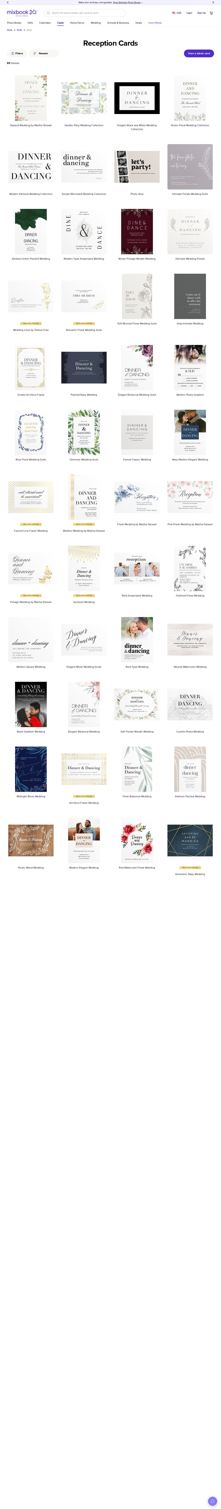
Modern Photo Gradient (190, 395)
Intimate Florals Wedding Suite (190, 194)
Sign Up (201, 12)
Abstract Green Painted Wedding (31, 259)
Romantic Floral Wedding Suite (84, 330)
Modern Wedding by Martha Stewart (84, 531)
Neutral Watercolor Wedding (190, 667)
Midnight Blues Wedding (31, 796)
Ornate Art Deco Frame (30, 395)
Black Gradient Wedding (31, 731)
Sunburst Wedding (84, 602)
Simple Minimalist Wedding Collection (84, 194)
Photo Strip (137, 194)
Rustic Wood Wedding (31, 867)
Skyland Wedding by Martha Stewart (31, 125)
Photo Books (14, 23)
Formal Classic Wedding (137, 459)
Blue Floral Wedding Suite (31, 459)
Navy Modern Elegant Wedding (190, 459)
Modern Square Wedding (31, 667)
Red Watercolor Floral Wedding (137, 867)
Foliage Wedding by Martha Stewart (31, 602)
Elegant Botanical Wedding (84, 731)
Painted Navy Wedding (84, 395)
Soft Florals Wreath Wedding (137, 731)
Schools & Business (118, 23)
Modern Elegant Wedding (84, 867)
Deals (139, 23)
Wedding (96, 23)
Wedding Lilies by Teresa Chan (31, 330)
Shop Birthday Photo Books (127, 2)
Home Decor (77, 23)
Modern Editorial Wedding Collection (30, 194)
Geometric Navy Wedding (190, 874)
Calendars (45, 23)
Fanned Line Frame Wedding (31, 531)
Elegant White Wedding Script (83, 667)
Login (189, 12)
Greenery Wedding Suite (84, 459)
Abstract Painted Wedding (190, 796)
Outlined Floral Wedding (190, 595)
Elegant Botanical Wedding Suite (137, 395)
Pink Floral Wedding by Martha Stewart (190, 524)
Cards (60, 23)
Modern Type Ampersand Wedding (84, 259)
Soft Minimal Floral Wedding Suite (137, 323)
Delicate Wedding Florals (190, 259)
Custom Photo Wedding (190, 731)
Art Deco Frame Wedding (84, 803)
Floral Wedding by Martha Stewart (137, 524)
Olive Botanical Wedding (137, 796)
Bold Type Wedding (137, 667)
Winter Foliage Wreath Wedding (136, 259)
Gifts (30, 23)
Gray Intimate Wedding (190, 323)
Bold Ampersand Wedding (137, 595)
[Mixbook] (22, 13)
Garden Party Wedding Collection (84, 125)
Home (9, 30)
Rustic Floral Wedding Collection (190, 125)
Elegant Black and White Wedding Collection (137, 127)
